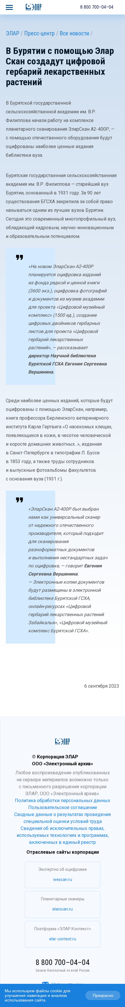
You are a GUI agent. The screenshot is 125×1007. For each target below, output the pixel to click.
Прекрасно (103, 995)
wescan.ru (62, 879)
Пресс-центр (39, 33)
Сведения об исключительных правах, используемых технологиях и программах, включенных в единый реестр (63, 835)
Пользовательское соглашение (62, 807)
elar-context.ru (62, 939)
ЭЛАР (12, 33)
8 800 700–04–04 (96, 7)
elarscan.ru (62, 909)
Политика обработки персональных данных (62, 800)
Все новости (74, 33)
